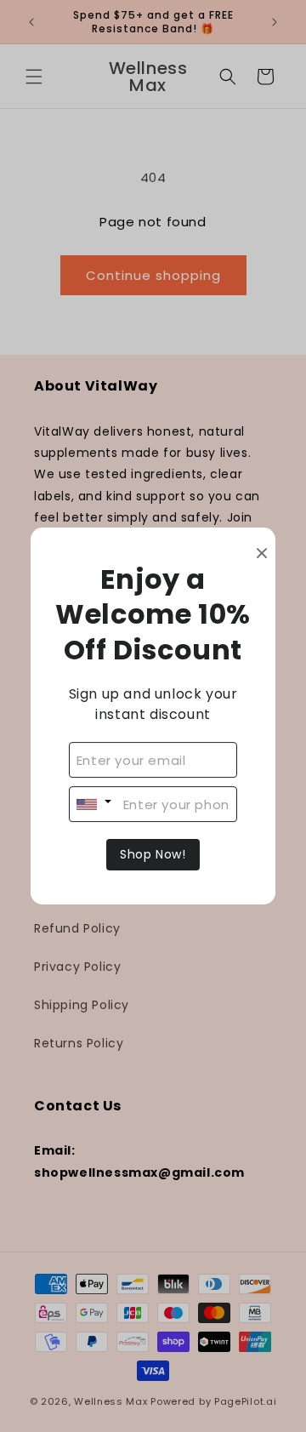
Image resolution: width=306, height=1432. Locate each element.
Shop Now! (152, 854)
